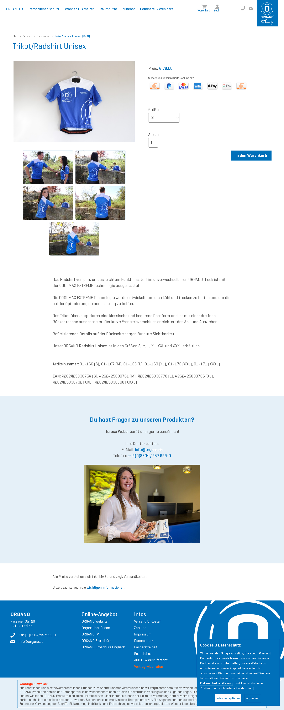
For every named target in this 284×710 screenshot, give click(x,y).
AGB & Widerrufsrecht (151, 660)
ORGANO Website (94, 621)
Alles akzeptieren (228, 698)
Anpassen (252, 698)
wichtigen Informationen (105, 587)
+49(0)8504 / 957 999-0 (149, 455)
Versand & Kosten (147, 621)
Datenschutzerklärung (216, 683)
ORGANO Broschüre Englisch (103, 647)
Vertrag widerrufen (148, 666)
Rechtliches (143, 653)
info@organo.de (251, 8)
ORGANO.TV (90, 634)
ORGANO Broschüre (96, 640)
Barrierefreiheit (145, 647)
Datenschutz (143, 640)
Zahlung (140, 627)
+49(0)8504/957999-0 (243, 8)
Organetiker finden (95, 627)
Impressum (142, 634)
